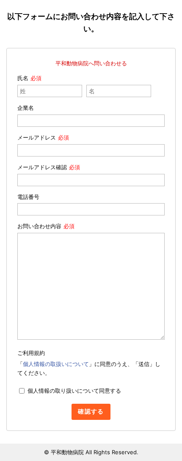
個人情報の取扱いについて (56, 363)
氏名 (22, 78)
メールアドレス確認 (42, 167)
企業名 (25, 107)
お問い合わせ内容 (39, 226)
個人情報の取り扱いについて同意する (74, 390)
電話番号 (28, 196)
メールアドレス (36, 137)
